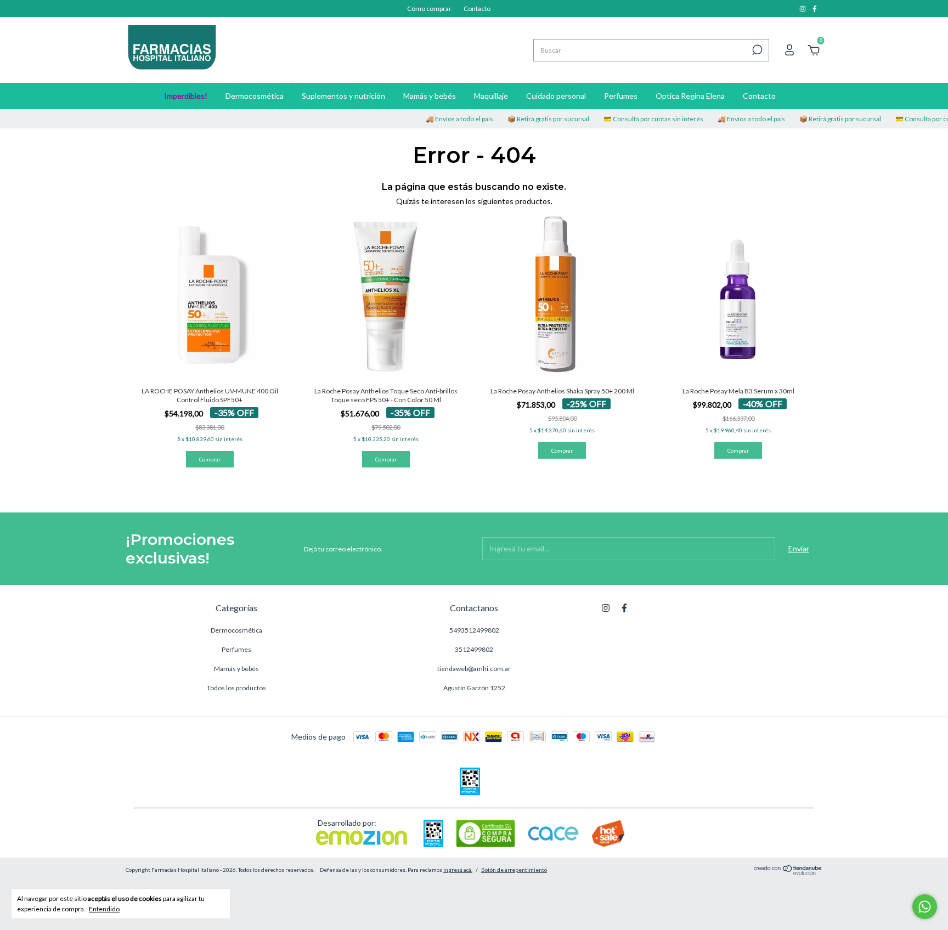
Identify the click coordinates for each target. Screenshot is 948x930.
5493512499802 (474, 630)
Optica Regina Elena (690, 95)
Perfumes (620, 95)
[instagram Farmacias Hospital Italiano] (803, 8)
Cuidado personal (556, 95)
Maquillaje (491, 95)
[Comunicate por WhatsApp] (924, 906)
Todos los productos (236, 688)
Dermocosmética (254, 95)
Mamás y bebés (429, 95)
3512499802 (474, 649)
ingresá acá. (457, 869)
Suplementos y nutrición (343, 95)
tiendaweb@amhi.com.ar (474, 668)
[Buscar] (756, 50)
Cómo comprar (429, 8)
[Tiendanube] (788, 872)
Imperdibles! (185, 95)
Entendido (104, 909)
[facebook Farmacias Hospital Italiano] (814, 8)
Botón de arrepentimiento (514, 869)
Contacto (477, 8)
